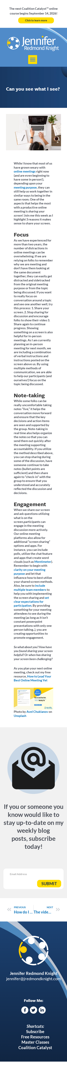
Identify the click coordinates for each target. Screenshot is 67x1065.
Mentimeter (42, 561)
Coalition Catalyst (35, 1047)
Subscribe (35, 1031)
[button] (32, 59)
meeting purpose (25, 187)
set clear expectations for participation (31, 601)
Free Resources (35, 1036)
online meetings (25, 171)
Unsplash (20, 716)
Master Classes (35, 1042)
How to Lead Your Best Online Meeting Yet (32, 678)
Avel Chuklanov (37, 711)
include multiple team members (30, 587)
